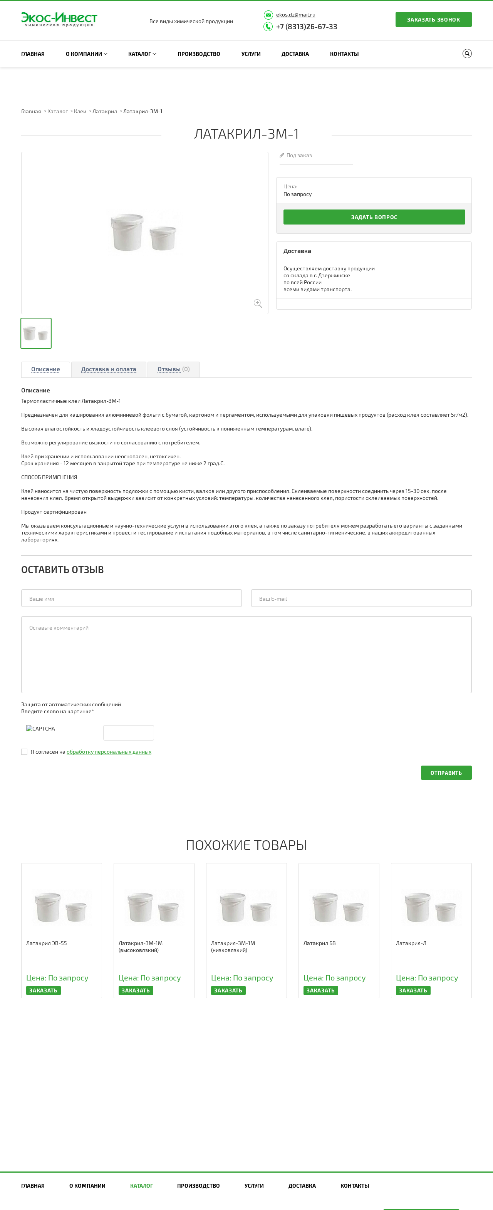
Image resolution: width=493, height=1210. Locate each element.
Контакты (344, 53)
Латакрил (104, 111)
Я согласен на (91, 751)
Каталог (139, 53)
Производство (199, 53)
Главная (33, 53)
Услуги (251, 53)
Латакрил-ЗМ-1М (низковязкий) (233, 946)
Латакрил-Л (411, 943)
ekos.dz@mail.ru (295, 14)
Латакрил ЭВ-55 (46, 943)
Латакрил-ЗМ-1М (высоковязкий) (141, 946)
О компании (84, 53)
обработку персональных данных (109, 751)
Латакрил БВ (320, 943)
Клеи (80, 111)
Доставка (295, 53)
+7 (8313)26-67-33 (306, 26)
